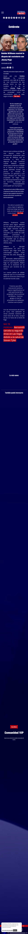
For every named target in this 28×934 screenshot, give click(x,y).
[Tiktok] (14, 18)
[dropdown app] (19, 18)
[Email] (21, 18)
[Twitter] (6, 18)
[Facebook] (4, 18)
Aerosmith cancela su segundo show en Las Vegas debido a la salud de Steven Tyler (14, 334)
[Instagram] (9, 18)
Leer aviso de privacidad (7, 930)
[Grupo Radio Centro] (16, 18)
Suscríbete (14, 727)
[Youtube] (11, 18)
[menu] (2, 13)
